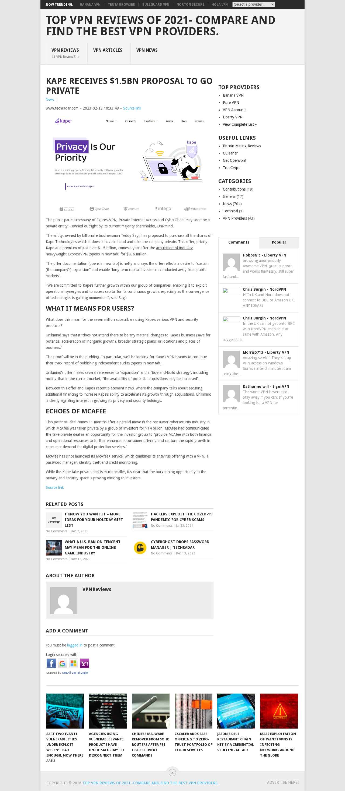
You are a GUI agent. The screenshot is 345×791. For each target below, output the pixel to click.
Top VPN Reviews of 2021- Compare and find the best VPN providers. (160, 26)
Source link (132, 108)
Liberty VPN (233, 117)
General (229, 196)
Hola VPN (220, 4)
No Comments (56, 531)
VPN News (147, 50)
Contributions (234, 189)
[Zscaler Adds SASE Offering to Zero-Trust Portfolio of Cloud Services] (193, 711)
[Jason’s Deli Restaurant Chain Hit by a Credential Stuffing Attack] (236, 711)
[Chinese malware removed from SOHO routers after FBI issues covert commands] (151, 711)
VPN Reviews (65, 53)
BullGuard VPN (155, 4)
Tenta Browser (121, 4)
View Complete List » (240, 124)
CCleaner (230, 153)
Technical (230, 211)
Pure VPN (231, 102)
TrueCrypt (231, 168)
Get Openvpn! (234, 160)
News (50, 99)
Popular (279, 242)
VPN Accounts (234, 110)
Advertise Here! (283, 782)
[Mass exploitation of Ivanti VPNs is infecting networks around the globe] (279, 711)
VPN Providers (235, 218)
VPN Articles (107, 50)
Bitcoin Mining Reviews (242, 146)
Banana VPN (90, 4)
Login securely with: (62, 654)
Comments (238, 242)
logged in (74, 645)
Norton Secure (190, 4)
